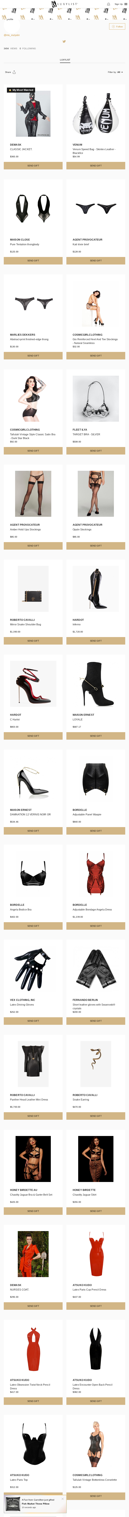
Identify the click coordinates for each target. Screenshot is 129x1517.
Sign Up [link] (119, 4)
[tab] (65, 60)
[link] (64, 4)
